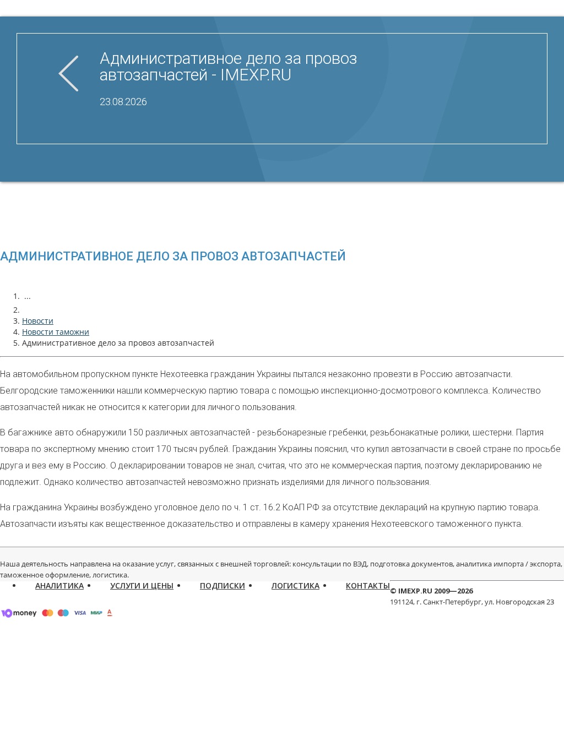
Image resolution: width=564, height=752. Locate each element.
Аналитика (59, 585)
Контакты (368, 585)
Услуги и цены (141, 585)
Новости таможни (55, 331)
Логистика (295, 585)
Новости (37, 320)
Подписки (222, 585)
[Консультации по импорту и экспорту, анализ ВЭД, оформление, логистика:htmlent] (27, 309)
